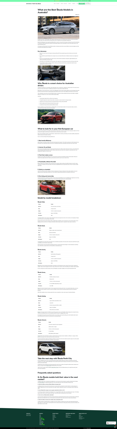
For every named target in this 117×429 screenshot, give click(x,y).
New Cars (54, 414)
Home (55, 3)
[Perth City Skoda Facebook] (88, 0)
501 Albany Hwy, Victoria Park (76, 0)
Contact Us (80, 417)
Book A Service (88, 3)
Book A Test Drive (81, 3)
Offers (62, 3)
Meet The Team (81, 416)
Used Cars (54, 416)
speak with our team (54, 367)
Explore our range (28, 415)
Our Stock (65, 3)
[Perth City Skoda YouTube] (90, 0)
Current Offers (54, 417)
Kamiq (39, 265)
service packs (44, 178)
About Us (80, 414)
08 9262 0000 (85, 0)
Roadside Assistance (68, 417)
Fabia (40, 217)
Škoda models (49, 365)
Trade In (54, 419)
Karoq (39, 288)
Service (69, 3)
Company (73, 3)
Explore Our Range (28, 414)
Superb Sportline (41, 422)
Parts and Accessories (68, 415)
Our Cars (57, 3)
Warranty (67, 416)
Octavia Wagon (41, 382)
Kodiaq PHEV (41, 424)
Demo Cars (54, 415)
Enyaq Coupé (41, 419)
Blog (77, 3)
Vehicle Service (67, 414)
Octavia (39, 335)
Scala (40, 241)
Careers (80, 415)
